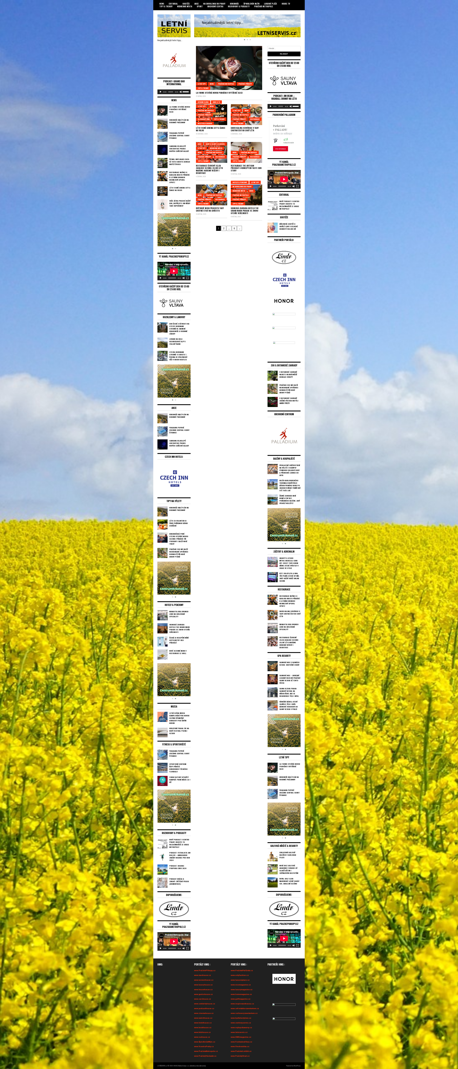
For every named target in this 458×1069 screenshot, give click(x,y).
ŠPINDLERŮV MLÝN (252, 3)
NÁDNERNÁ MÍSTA (184, 6)
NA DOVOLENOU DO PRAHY (214, 3)
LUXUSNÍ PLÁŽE (270, 3)
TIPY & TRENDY (166, 6)
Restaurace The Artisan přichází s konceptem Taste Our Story (246, 168)
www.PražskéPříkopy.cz (205, 970)
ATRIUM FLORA (203, 102)
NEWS (161, 3)
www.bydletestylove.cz (241, 1018)
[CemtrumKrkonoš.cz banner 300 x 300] (174, 578)
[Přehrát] (160, 92)
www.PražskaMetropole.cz (206, 1051)
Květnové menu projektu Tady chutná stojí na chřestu (210, 209)
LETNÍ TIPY (202, 84)
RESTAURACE (255, 119)
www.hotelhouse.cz (203, 1023)
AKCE (196, 3)
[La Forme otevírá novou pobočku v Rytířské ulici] (229, 68)
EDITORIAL (173, 3)
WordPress (297, 1065)
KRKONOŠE (234, 3)
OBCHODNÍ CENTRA (215, 6)
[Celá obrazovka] (187, 278)
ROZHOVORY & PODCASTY (239, 6)
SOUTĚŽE (186, 3)
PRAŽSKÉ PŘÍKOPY (245, 84)
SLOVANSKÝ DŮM (204, 119)
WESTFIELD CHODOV (205, 123)
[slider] (186, 91)
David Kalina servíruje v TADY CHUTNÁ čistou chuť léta (245, 129)
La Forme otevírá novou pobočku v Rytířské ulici (219, 92)
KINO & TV (216, 102)
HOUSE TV (286, 3)
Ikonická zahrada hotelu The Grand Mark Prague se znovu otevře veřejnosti (245, 211)
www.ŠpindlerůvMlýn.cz (204, 1042)
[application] (174, 91)
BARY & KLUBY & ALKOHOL (215, 144)
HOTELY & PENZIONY (240, 182)
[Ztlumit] (181, 92)
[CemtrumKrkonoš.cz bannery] (247, 25)
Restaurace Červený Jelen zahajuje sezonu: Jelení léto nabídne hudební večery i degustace (209, 169)
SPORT (200, 6)
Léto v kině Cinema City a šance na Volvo (210, 129)
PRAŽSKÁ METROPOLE (263, 6)
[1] (174, 229)
